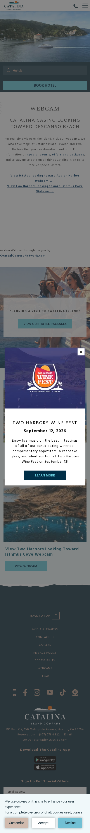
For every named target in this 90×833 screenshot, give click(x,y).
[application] (45, 813)
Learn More (45, 475)
